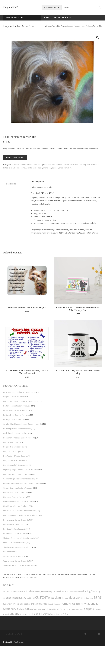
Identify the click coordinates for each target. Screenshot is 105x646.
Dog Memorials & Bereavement (16, 465)
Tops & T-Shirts (41, 613)
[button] (97, 37)
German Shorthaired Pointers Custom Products (22, 483)
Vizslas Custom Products (13, 556)
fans (89, 164)
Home (49, 26)
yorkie (60, 168)
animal (19, 591)
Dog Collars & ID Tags (11, 451)
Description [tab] (11, 184)
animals (48, 164)
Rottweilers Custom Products (15, 533)
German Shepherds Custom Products (18, 479)
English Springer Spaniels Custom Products (20, 469)
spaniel (30, 614)
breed (43, 592)
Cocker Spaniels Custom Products (17, 428)
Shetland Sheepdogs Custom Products (19, 538)
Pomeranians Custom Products (16, 520)
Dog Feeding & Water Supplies (15, 456)
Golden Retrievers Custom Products (17, 488)
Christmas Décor (75, 591)
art (33, 592)
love (35, 609)
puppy (15, 614)
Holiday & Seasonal (53, 604)
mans (45, 168)
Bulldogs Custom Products (14, 419)
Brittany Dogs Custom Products (16, 415)
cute (51, 597)
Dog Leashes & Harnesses (13, 460)
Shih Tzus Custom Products (14, 542)
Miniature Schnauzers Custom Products (19, 511)
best (54, 164)
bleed (96, 233)
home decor (37, 168)
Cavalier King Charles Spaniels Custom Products (22, 424)
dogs (72, 597)
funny (6, 604)
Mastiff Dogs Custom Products (15, 506)
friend (11, 168)
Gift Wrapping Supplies (19, 604)
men (39, 609)
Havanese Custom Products (14, 497)
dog (84, 164)
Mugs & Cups (58, 609)
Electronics (89, 598)
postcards (97, 609)
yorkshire (68, 168)
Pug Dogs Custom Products (14, 529)
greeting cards (38, 603)
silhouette (23, 614)
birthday (38, 592)
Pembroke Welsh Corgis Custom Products (20, 515)
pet (50, 168)
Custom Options (16, 157)
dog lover (65, 598)
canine (59, 164)
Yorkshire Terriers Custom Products (66, 26)
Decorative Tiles (76, 164)
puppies (7, 614)
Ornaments (79, 609)
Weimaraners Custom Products (16, 561)
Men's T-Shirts (47, 609)
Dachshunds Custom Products (15, 433)
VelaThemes (19, 642)
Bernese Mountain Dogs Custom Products (20, 401)
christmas (63, 591)
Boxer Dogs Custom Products (15, 410)
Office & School (69, 609)
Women (52, 614)
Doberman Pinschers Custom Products (19, 438)
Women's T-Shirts (62, 614)
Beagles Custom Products (13, 396)
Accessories (9, 591)
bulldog (49, 591)
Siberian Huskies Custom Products (17, 547)
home (16, 168)
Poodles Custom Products (13, 524)
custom (66, 164)
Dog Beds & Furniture (12, 442)
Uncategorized (9, 551)
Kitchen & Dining (25, 608)
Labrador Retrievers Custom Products (18, 501)
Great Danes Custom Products (15, 492)
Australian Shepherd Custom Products (18, 392)
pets (91, 608)
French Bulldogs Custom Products (17, 474)
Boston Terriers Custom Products (16, 406)
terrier (54, 168)
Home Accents (26, 168)
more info (33, 577)
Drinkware (80, 598)
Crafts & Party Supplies (24, 597)
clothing (86, 591)
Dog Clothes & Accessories (13, 447)
